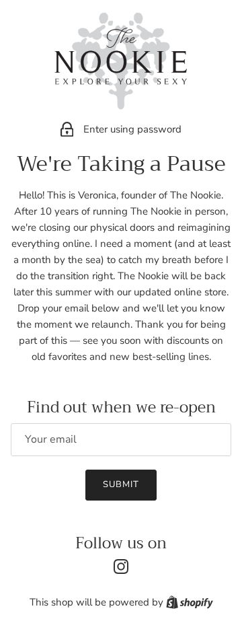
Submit (121, 484)
